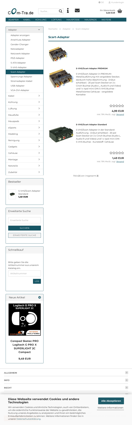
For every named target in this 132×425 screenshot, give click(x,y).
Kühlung (41, 19)
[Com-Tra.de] (20, 11)
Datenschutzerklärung (29, 419)
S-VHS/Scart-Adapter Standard (91, 124)
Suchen (24, 228)
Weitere (106, 19)
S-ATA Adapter (18, 62)
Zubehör (12, 172)
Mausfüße (73, 19)
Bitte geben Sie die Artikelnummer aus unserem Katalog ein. (23, 265)
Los (37, 281)
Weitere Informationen (110, 407)
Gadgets (12, 146)
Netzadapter (17, 49)
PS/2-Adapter (17, 58)
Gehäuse (13, 153)
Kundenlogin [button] (117, 2)
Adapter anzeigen (20, 35)
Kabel (27, 19)
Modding (13, 134)
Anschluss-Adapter (20, 39)
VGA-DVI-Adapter (20, 90)
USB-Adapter (17, 85)
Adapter (13, 19)
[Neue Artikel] (39, 297)
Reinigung (13, 140)
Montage (13, 159)
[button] (101, 2)
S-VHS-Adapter (19, 67)
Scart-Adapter (18, 72)
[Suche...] (60, 11)
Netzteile (13, 165)
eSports (12, 127)
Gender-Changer (19, 44)
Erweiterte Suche (24, 235)
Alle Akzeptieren (111, 400)
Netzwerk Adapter (20, 53)
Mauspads (91, 19)
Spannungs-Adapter (21, 76)
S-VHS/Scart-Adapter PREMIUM (92, 68)
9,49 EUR (25, 358)
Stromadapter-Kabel (21, 81)
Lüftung (56, 19)
